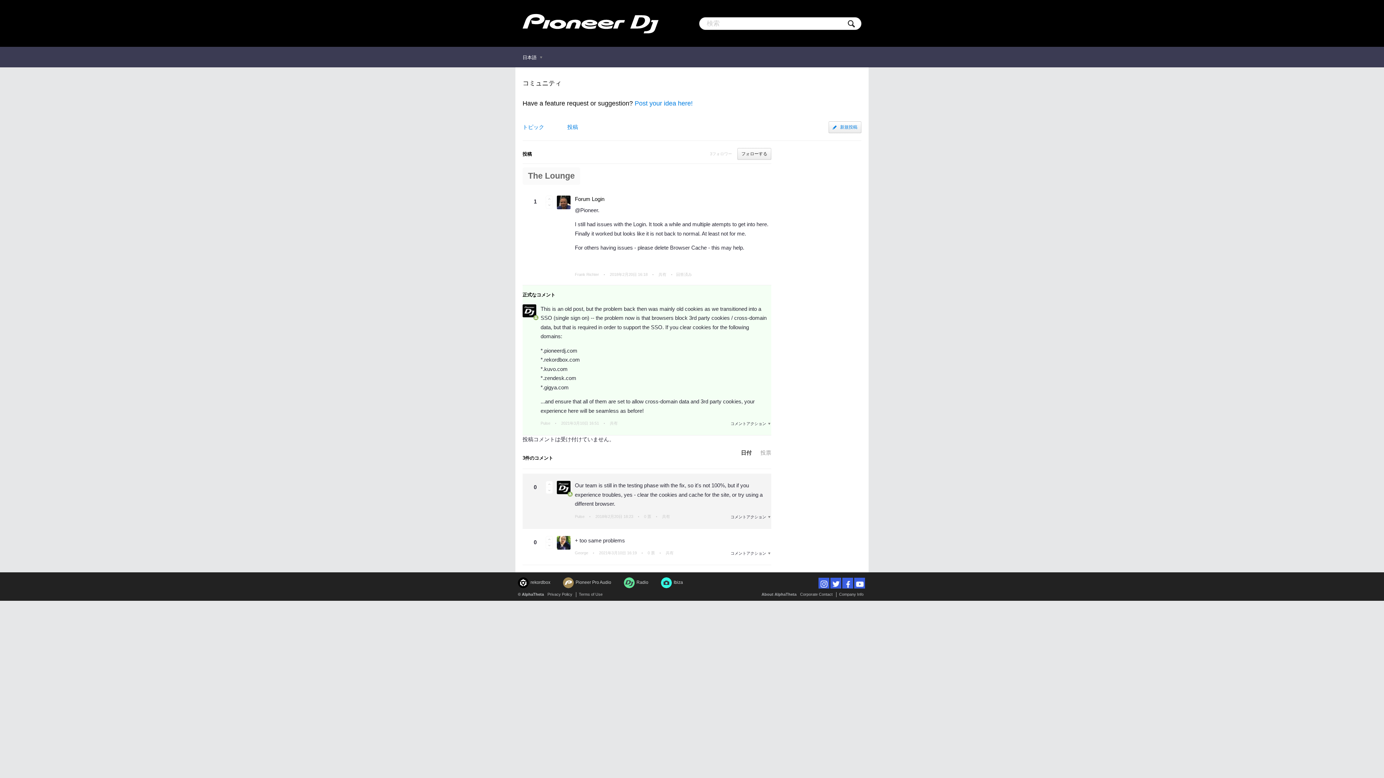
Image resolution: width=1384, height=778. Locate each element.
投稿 (572, 127)
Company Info (851, 594)
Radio (642, 582)
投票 (765, 453)
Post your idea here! (664, 103)
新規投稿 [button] (848, 127)
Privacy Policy (559, 594)
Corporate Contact (816, 594)
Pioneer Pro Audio (593, 582)
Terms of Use (591, 594)
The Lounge (551, 175)
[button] (549, 199)
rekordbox (540, 582)
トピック (533, 127)
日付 (746, 453)
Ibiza (678, 582)
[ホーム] (590, 23)
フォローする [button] (754, 153)
